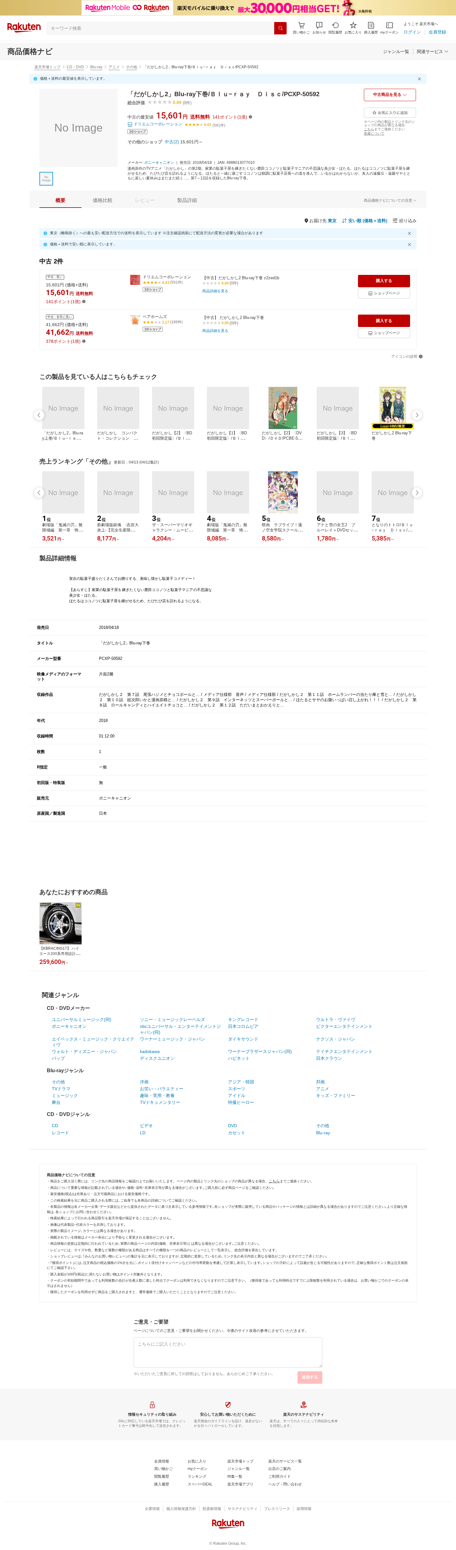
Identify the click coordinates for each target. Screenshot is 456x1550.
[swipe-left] (39, 415)
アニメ (114, 67)
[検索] (280, 28)
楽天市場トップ (47, 67)
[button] (319, 28)
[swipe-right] (417, 415)
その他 (131, 67)
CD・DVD (75, 67)
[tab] (60, 200)
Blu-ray (96, 67)
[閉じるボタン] (420, 79)
